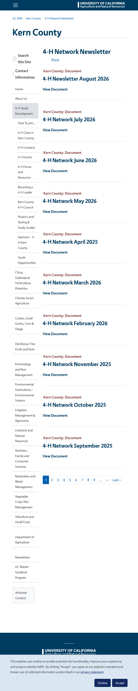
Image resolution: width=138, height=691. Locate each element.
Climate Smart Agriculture (24, 300)
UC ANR (17, 18)
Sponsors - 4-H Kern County (26, 242)
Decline (102, 683)
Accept (119, 683)
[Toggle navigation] (15, 5)
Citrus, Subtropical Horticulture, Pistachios (23, 280)
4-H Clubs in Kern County (26, 135)
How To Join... (26, 123)
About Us (21, 98)
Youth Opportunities (27, 260)
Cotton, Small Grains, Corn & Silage (24, 323)
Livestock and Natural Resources (24, 435)
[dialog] (69, 672)
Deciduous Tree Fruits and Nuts (25, 346)
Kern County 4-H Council (26, 204)
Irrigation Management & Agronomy (25, 415)
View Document (55, 89)
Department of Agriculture (24, 539)
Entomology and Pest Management (23, 369)
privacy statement (92, 672)
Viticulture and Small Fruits (24, 519)
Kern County (33, 18)
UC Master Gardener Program (22, 572)
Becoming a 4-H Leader (25, 189)
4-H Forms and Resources (24, 172)
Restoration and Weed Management (25, 481)
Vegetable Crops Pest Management (23, 501)
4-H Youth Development (24, 111)
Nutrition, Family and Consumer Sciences (22, 458)
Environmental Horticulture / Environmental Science (24, 392)
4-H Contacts (26, 147)
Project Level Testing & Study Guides (26, 222)
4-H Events (25, 157)
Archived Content (21, 595)
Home (19, 89)
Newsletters (22, 557)
